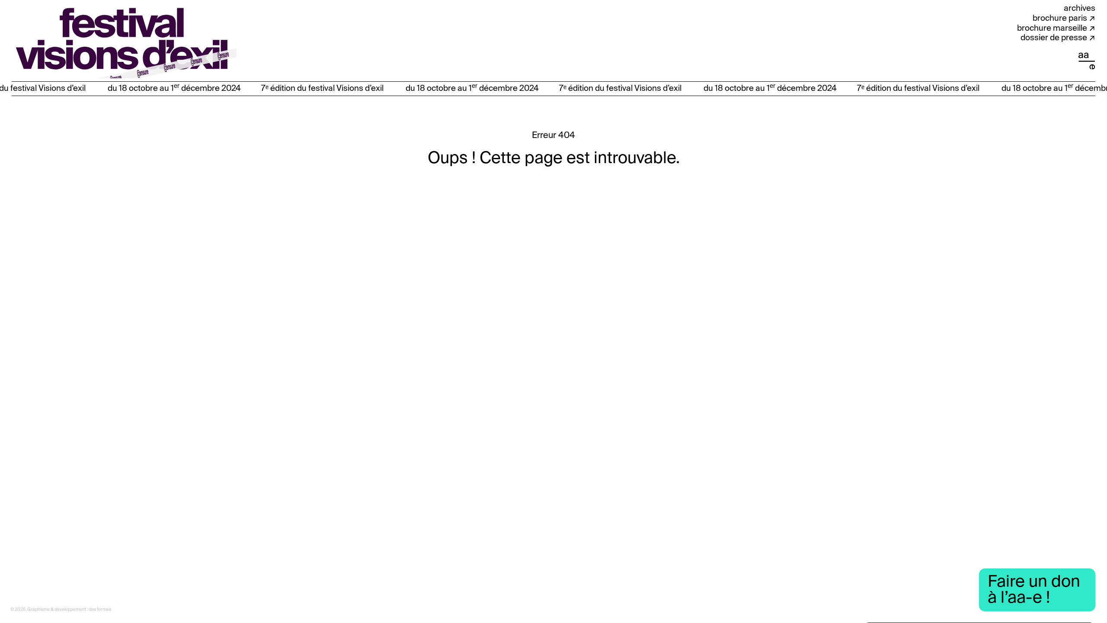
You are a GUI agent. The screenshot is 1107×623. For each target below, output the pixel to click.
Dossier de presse (1054, 38)
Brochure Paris (1060, 18)
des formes (100, 609)
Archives (1079, 8)
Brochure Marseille (1052, 28)
